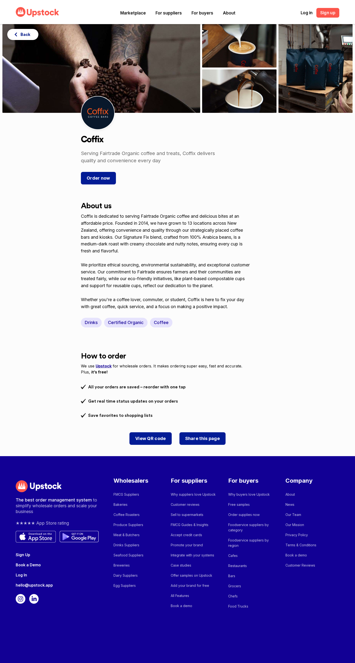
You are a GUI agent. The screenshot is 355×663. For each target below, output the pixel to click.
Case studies (181, 565)
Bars (231, 576)
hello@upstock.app (34, 585)
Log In (21, 575)
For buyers (202, 13)
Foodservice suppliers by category (248, 527)
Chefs (233, 596)
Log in (306, 12)
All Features (180, 596)
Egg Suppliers (125, 585)
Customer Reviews (300, 565)
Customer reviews (185, 504)
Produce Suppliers (128, 525)
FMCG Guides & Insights (189, 525)
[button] (133, 13)
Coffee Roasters (127, 515)
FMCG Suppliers (126, 494)
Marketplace (133, 13)
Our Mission (294, 525)
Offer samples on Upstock (191, 575)
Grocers (234, 586)
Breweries (122, 565)
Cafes (233, 556)
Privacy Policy (296, 535)
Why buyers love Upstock (249, 494)
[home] (37, 12)
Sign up (327, 12)
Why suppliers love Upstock (193, 494)
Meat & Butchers (127, 535)
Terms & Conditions (300, 545)
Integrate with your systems (192, 555)
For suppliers (169, 13)
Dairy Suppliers (126, 575)
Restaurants (237, 566)
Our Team (293, 515)
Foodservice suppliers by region (248, 543)
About (229, 13)
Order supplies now (244, 515)
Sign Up (23, 554)
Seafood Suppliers (128, 555)
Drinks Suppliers (126, 545)
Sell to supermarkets (187, 515)
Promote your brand (187, 545)
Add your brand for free (190, 585)
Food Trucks (238, 606)
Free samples (239, 504)
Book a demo (181, 606)
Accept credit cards (186, 535)
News (289, 504)
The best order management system (54, 499)
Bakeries (121, 504)
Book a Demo (28, 564)
